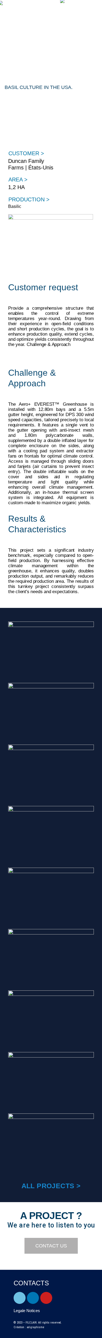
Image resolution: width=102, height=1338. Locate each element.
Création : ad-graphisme (29, 1327)
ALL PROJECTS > (51, 1186)
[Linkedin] (33, 1298)
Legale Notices (27, 1310)
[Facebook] (20, 1298)
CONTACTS (31, 1283)
